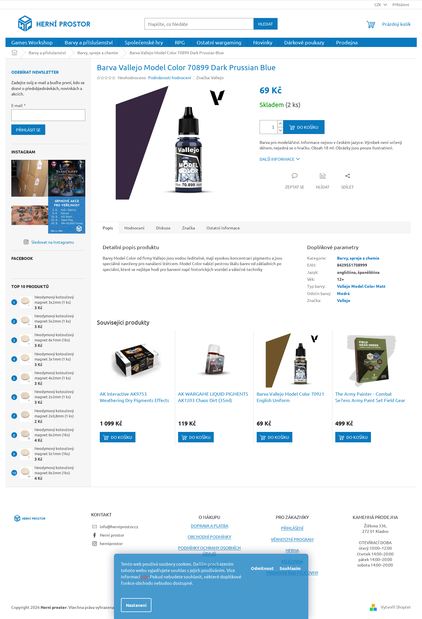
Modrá (343, 293)
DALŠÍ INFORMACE (277, 159)
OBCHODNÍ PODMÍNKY (209, 536)
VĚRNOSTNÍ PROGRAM (292, 539)
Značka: (210, 77)
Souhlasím (290, 568)
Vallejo (343, 300)
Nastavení (136, 605)
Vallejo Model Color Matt (361, 286)
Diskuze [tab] (163, 227)
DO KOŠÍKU (307, 127)
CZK (378, 4)
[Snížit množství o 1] (280, 130)
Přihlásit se (28, 129)
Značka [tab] (188, 227)
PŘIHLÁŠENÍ (292, 528)
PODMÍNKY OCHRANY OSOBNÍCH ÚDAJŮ (209, 550)
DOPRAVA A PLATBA (209, 525)
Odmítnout (262, 568)
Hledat (265, 23)
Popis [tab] (108, 227)
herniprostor (111, 543)
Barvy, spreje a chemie (358, 257)
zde (144, 576)
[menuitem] (32, 42)
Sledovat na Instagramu (52, 242)
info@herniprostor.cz (119, 526)
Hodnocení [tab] (134, 227)
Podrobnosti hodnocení (169, 77)
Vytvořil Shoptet (396, 606)
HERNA (292, 550)
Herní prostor (112, 534)
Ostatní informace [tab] (223, 227)
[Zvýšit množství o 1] (280, 123)
